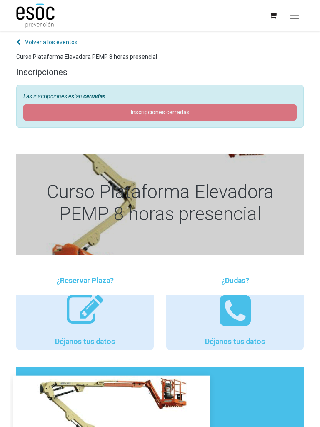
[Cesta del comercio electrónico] (273, 16)
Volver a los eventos (51, 42)
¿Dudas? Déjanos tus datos (235, 311)
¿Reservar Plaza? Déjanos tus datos (85, 311)
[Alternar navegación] (294, 15)
